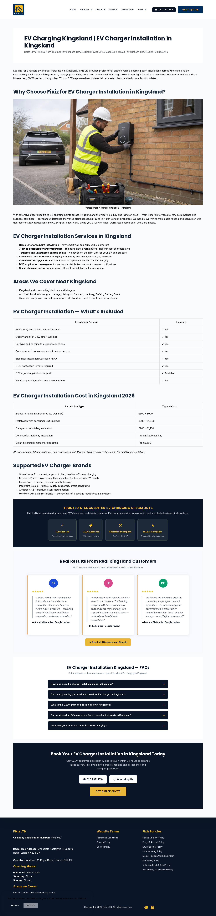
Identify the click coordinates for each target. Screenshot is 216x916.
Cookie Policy (103, 847)
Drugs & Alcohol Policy (153, 842)
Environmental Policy (153, 847)
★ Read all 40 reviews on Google (108, 642)
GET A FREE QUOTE (108, 791)
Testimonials (127, 9)
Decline (30, 905)
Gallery (113, 9)
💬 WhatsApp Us (123, 779)
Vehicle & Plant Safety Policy (156, 865)
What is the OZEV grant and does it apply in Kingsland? (81, 704)
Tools (140, 9)
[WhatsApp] (146, 907)
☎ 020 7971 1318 (164, 9)
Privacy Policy (103, 842)
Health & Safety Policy (153, 837)
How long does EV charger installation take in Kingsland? (82, 684)
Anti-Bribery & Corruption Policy (158, 869)
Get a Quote (190, 9)
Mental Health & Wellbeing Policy (158, 856)
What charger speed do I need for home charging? (79, 725)
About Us (100, 9)
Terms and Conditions (107, 837)
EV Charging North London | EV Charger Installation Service (65, 52)
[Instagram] (152, 907)
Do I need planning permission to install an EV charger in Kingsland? (88, 694)
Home (73, 9)
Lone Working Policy (153, 851)
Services (84, 9)
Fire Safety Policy (151, 860)
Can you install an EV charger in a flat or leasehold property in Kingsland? (91, 715)
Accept (15, 905)
